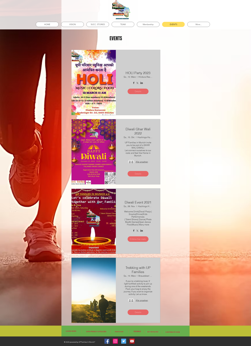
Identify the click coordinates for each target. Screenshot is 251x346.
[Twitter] (123, 341)
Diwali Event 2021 (138, 202)
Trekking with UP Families (138, 270)
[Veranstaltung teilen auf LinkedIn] (141, 83)
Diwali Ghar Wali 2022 (138, 131)
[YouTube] (132, 341)
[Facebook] (106, 341)
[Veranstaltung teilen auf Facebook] (133, 83)
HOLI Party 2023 (138, 73)
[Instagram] (115, 341)
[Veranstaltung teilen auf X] (137, 83)
